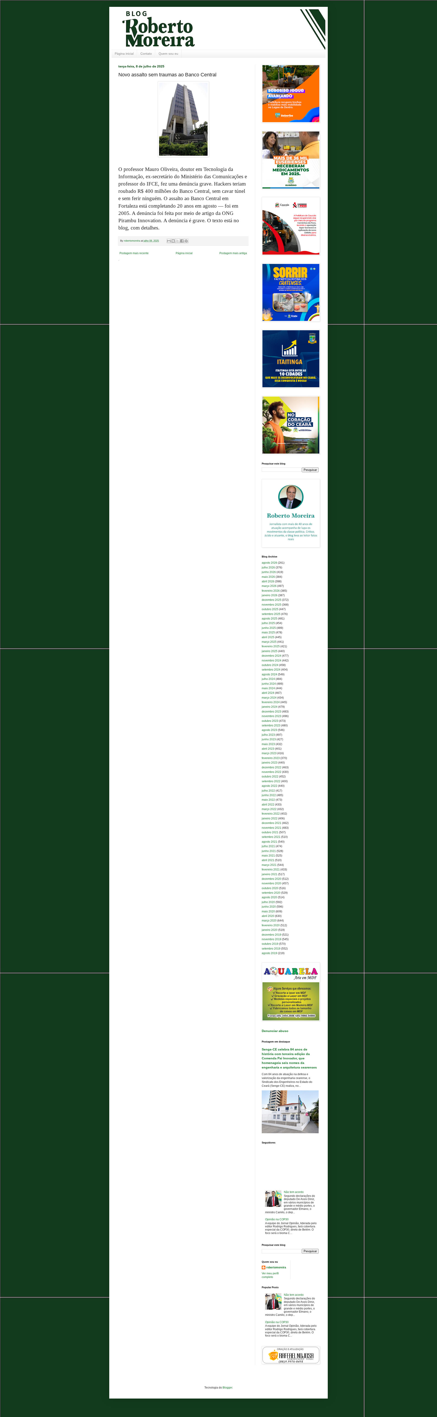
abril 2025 (268, 637)
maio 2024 (268, 688)
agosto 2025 (269, 618)
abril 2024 (268, 692)
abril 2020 (268, 916)
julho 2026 (268, 567)
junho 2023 (269, 739)
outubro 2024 (270, 665)
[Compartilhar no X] (177, 241)
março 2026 (269, 586)
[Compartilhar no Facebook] (182, 241)
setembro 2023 (271, 725)
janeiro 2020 (269, 930)
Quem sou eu (168, 53)
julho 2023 (268, 734)
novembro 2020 (271, 883)
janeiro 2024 (269, 706)
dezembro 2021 (271, 823)
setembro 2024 (271, 669)
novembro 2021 (271, 827)
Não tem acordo (294, 1192)
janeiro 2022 (269, 818)
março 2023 (269, 753)
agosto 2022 (269, 785)
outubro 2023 (270, 721)
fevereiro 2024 (271, 702)
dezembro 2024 (271, 655)
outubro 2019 (270, 943)
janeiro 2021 (269, 874)
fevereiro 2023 (271, 758)
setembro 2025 (271, 614)
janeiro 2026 (269, 595)
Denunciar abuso (275, 1031)
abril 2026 (268, 581)
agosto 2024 (269, 674)
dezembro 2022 (271, 767)
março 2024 (269, 697)
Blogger (227, 1387)
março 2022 (269, 809)
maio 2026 (268, 576)
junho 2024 (269, 683)
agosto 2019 (269, 953)
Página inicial (124, 53)
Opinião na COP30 (277, 1219)
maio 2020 (268, 911)
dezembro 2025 (271, 599)
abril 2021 (268, 860)
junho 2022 (269, 795)
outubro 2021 (270, 832)
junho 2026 (269, 572)
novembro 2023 (271, 716)
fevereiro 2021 (271, 869)
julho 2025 (268, 623)
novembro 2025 (271, 604)
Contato (146, 53)
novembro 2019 (271, 939)
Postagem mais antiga (233, 253)
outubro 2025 (270, 609)
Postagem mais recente (134, 253)
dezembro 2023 (271, 711)
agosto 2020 (269, 897)
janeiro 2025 (269, 651)
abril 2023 (268, 748)
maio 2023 (268, 744)
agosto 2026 (269, 562)
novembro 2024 (271, 660)
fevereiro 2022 (271, 813)
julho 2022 (268, 790)
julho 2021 (268, 846)
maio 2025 (268, 632)
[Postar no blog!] (173, 241)
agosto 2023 (269, 730)
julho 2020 (268, 902)
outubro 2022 (270, 776)
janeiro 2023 (269, 762)
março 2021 (269, 865)
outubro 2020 (270, 888)
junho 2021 (269, 851)
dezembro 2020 (271, 878)
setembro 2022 (271, 781)
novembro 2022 (271, 772)
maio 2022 (268, 799)
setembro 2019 (271, 948)
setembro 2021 (271, 837)
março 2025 (269, 641)
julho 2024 (268, 679)
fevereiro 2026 (271, 590)
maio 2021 (268, 855)
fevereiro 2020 (271, 925)
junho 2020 (269, 906)
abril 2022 (268, 804)
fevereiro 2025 (271, 646)
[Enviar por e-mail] (169, 241)
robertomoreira (276, 1267)
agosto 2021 (269, 841)
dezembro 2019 (271, 934)
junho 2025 (269, 628)
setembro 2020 (271, 892)
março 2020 (269, 920)
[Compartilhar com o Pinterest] (186, 241)
